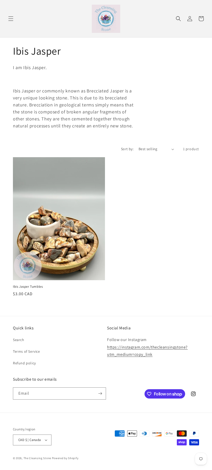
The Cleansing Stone (37, 458)
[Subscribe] (100, 393)
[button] (11, 18)
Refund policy (24, 363)
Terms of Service (26, 351)
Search (18, 339)
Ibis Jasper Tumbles (28, 287)
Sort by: (127, 149)
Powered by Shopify (65, 458)
